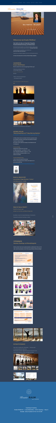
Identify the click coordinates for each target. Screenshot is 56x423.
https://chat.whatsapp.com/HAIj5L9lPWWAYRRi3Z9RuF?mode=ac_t (24, 163)
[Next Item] (37, 359)
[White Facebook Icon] (52, 215)
